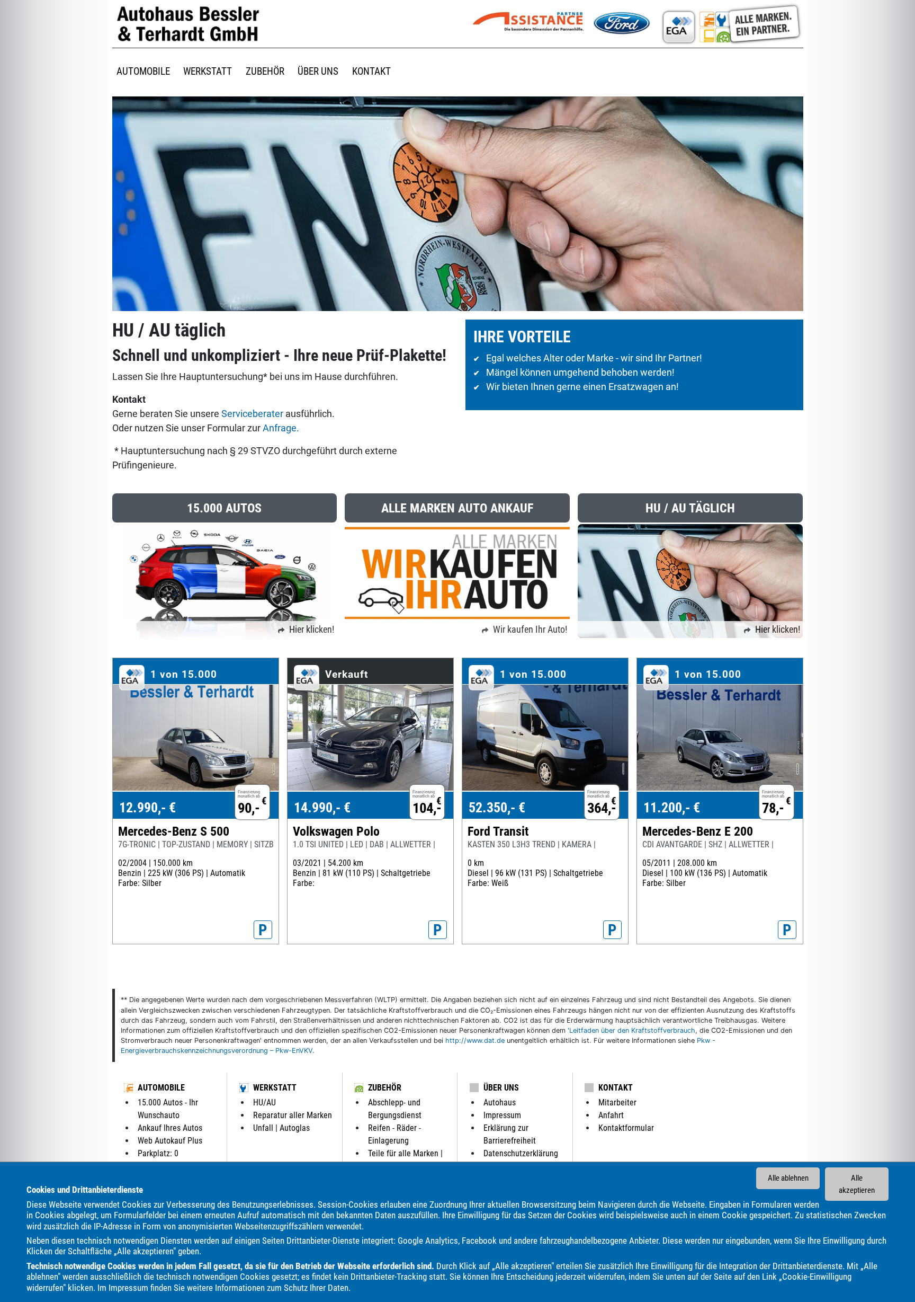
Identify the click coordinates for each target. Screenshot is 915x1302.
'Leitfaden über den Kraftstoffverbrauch (631, 1030)
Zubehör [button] (265, 71)
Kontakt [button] (371, 71)
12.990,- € (147, 808)
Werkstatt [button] (207, 71)
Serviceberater (253, 413)
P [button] (262, 930)
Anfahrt (611, 1115)
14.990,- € (322, 808)
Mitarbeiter (617, 1102)
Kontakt (615, 1088)
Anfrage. (281, 427)
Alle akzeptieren (857, 1184)
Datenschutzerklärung (520, 1153)
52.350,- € (497, 808)
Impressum (128, 1287)
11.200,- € (671, 808)
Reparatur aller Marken (292, 1115)
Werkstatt (275, 1088)
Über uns (501, 1088)
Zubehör (384, 1088)
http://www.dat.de (475, 1040)
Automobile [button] (143, 71)
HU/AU (264, 1102)
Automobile (161, 1088)
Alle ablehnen (788, 1178)
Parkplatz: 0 (158, 1153)
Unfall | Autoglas (281, 1128)
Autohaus (499, 1102)
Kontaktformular (626, 1128)
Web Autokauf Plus (170, 1141)
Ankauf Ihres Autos (170, 1128)
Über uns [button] (318, 71)
